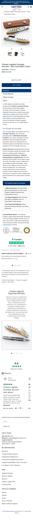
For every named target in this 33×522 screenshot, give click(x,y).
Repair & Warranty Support (9, 503)
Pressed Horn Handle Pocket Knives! (12, 459)
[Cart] (31, 7)
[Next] (21, 49)
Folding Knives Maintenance (10, 457)
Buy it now (16, 85)
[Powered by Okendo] (6, 373)
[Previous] (12, 49)
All (19, 9)
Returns (4, 492)
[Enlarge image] (16, 335)
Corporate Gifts (6, 484)
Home (14, 9)
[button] (28, 7)
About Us (4, 479)
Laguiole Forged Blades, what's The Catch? (14, 462)
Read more (6, 405)
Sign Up (6, 426)
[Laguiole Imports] (16, 7)
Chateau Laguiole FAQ (8, 481)
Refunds (4, 495)
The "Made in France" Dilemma (11, 465)
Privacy (4, 498)
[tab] (16, 90)
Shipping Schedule (7, 473)
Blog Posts (5, 451)
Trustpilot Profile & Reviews (10, 454)
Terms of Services (7, 501)
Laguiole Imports (10, 511)
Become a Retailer (7, 476)
